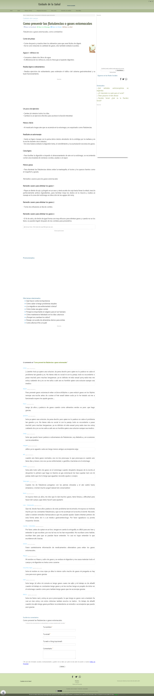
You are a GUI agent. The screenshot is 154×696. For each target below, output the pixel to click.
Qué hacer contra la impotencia (38, 301)
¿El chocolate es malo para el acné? (111, 93)
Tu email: (46, 634)
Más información (122, 694)
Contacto (77, 683)
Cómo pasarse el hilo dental (108, 96)
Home (11, 10)
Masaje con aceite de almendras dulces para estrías (45, 320)
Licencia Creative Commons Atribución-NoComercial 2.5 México (85, 691)
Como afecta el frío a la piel (36, 322)
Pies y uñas (53, 10)
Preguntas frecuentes (42, 10)
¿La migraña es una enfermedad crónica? (41, 306)
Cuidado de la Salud (49, 4)
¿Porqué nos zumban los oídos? (38, 317)
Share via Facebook (30, 27)
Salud (18, 10)
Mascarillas (78, 10)
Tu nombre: (47, 627)
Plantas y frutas (28, 10)
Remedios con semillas (66, 10)
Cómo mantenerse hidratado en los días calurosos (45, 314)
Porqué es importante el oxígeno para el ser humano (46, 311)
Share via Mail (68, 27)
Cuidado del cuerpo (30, 18)
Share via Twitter (57, 27)
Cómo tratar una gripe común (37, 309)
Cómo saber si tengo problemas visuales (41, 303)
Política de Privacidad (77, 684)
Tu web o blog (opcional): (52, 641)
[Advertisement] (59, 91)
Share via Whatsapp (44, 27)
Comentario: (48, 648)
